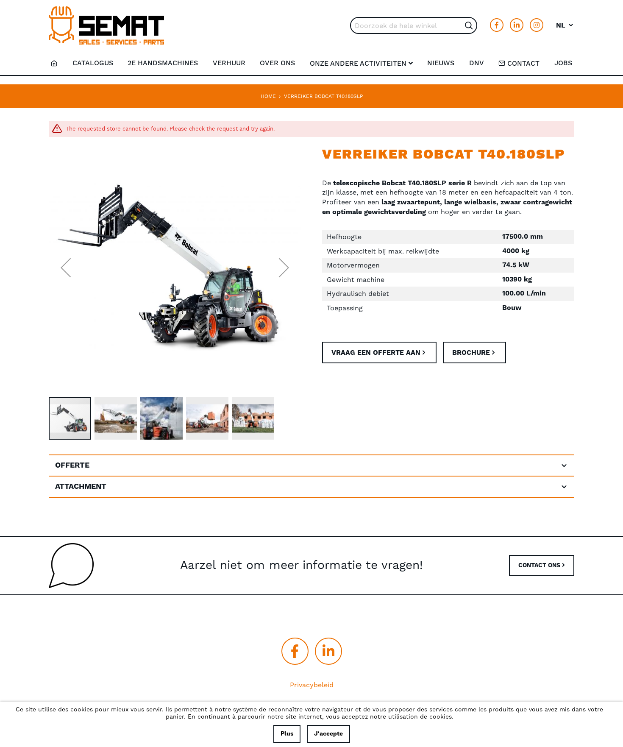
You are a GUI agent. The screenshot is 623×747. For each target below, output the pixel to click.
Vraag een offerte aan (375, 352)
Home (268, 96)
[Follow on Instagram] (536, 25)
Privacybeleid (312, 685)
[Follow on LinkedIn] (516, 25)
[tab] (311, 465)
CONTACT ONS (540, 565)
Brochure (471, 352)
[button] (565, 25)
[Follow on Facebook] (496, 25)
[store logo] (106, 25)
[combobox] (413, 25)
